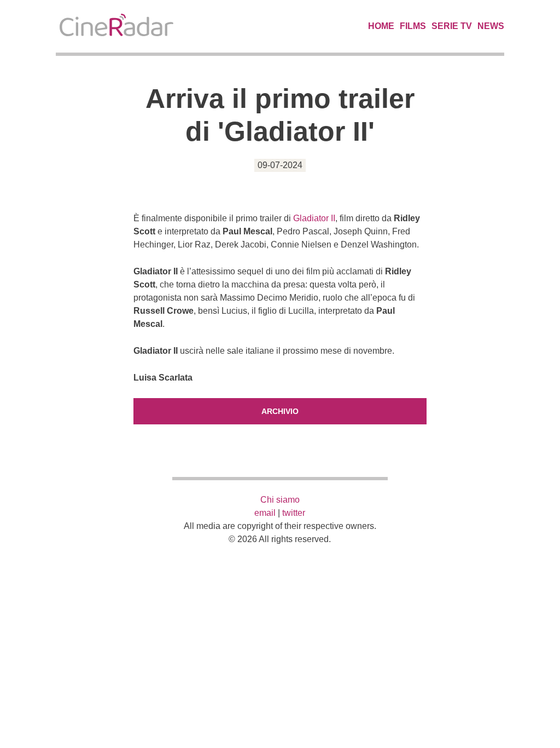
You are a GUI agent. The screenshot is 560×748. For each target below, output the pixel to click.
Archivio (280, 411)
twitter (293, 512)
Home (381, 26)
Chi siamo (280, 499)
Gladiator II (314, 218)
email (265, 512)
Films (413, 26)
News (490, 26)
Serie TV (451, 26)
